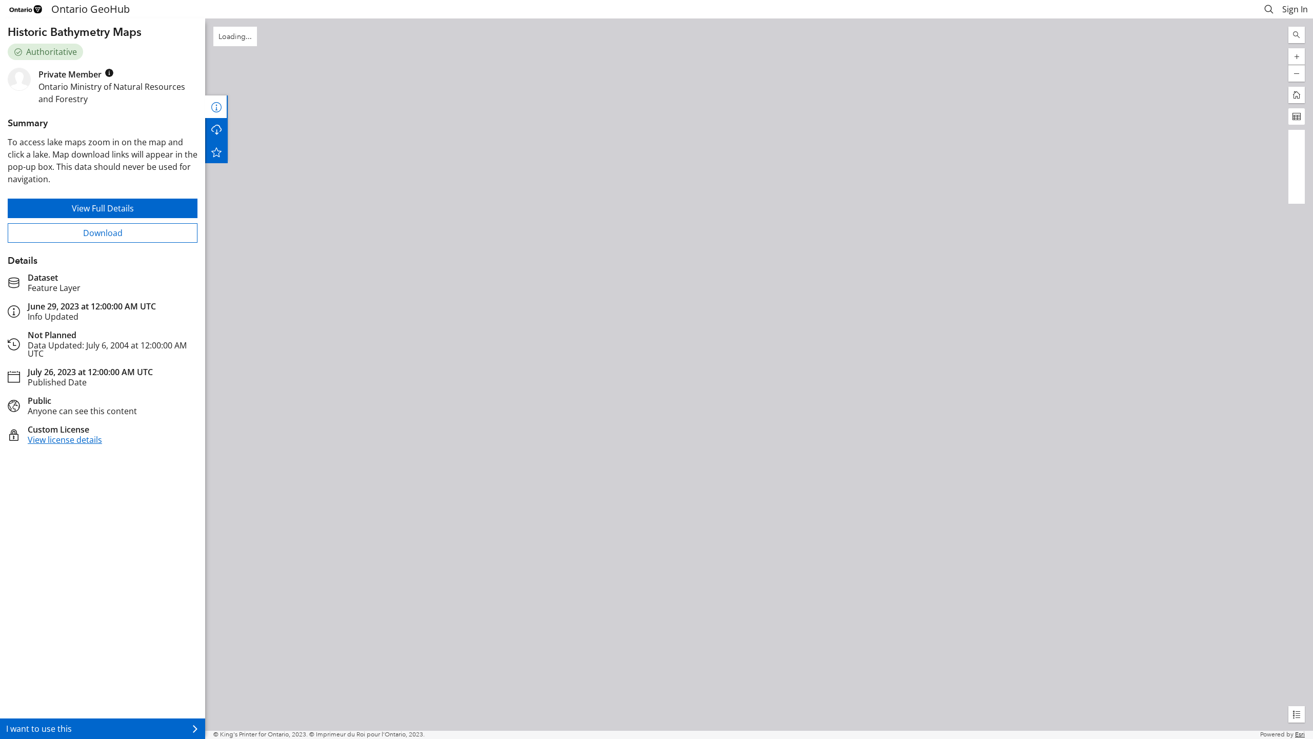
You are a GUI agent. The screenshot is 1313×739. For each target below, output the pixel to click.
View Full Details (103, 208)
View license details (65, 439)
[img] (109, 73)
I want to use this (39, 728)
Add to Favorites (216, 174)
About (216, 106)
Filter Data (216, 129)
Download (103, 233)
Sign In (1295, 9)
